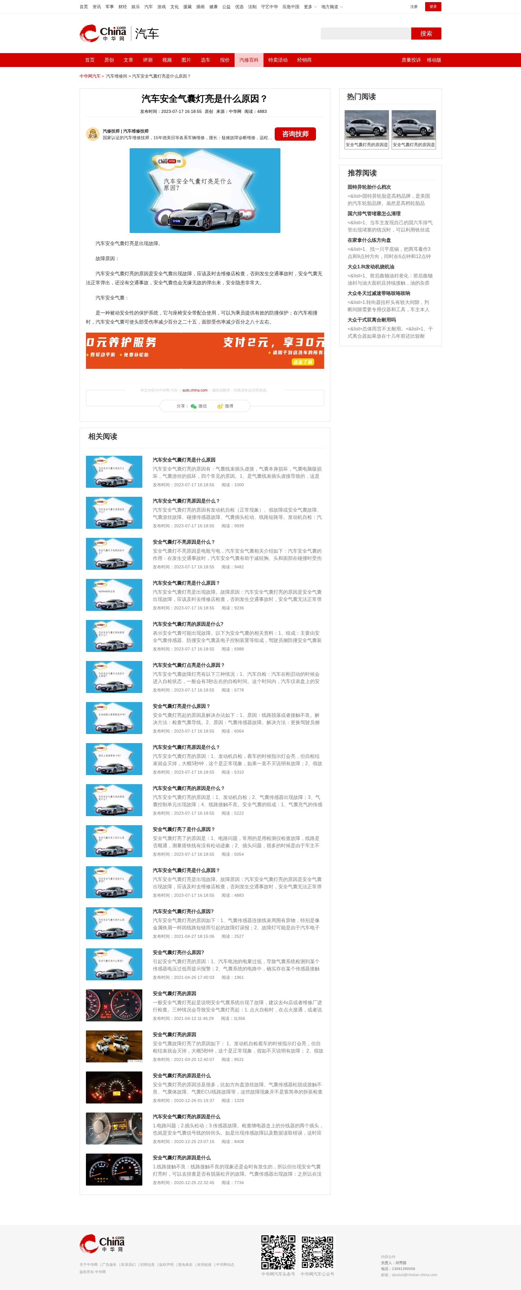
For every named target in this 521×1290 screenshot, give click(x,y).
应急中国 (291, 6)
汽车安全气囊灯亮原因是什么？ (186, 500)
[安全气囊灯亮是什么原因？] (114, 705)
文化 (174, 6)
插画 (200, 6)
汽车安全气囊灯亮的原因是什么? (188, 624)
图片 (186, 59)
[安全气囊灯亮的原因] (114, 992)
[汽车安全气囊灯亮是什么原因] (114, 458)
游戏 (161, 6)
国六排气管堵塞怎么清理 (374, 213)
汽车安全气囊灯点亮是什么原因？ (189, 665)
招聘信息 (147, 1265)
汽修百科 (249, 59)
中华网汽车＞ (92, 76)
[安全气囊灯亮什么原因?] (114, 951)
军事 (110, 6)
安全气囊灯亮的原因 (174, 993)
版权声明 (166, 1265)
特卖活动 (278, 59)
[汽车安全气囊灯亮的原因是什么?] (114, 623)
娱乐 (135, 6)
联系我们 (128, 1265)
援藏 (187, 6)
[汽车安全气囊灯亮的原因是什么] (114, 1115)
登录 (433, 7)
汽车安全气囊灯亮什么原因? (183, 911)
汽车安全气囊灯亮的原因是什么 (186, 1116)
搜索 (426, 33)
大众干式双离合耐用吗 (372, 319)
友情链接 (204, 1265)
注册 (414, 7)
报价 (225, 59)
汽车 (148, 6)
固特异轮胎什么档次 (369, 187)
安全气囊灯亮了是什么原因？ (184, 829)
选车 (205, 59)
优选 (239, 6)
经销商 (304, 59)
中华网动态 (225, 1265)
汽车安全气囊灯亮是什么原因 (184, 459)
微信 (202, 406)
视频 (167, 59)
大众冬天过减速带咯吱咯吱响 (379, 293)
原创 (109, 59)
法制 (252, 6)
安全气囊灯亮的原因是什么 (182, 1075)
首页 (84, 6)
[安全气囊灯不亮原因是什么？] (114, 540)
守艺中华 (269, 6)
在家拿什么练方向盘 (369, 240)
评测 (148, 59)
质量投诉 (411, 59)
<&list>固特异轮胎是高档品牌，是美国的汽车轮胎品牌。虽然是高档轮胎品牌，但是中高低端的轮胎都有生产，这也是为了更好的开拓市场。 (389, 200)
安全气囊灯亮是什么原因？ (182, 706)
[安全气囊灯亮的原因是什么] (114, 1074)
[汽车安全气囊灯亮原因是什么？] (114, 499)
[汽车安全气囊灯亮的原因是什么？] (114, 787)
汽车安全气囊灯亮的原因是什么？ (189, 788)
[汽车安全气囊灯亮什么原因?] (114, 910)
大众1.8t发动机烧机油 (371, 266)
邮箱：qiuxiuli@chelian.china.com (409, 1275)
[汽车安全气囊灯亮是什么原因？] (114, 582)
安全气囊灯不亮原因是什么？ (184, 541)
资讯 (97, 6)
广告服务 (109, 1265)
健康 (213, 6)
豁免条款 (185, 1265)
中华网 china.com (105, 33)
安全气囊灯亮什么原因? (178, 952)
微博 (229, 406)
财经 (122, 6)
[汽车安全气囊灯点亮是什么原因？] (114, 664)
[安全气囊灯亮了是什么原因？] (114, 828)
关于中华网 (89, 1265)
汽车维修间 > (118, 76)
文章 (128, 59)
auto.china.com (194, 390)
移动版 (434, 59)
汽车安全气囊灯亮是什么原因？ (161, 76)
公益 (226, 6)
